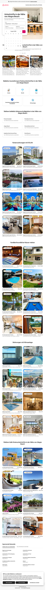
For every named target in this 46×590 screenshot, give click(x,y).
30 (20, 45)
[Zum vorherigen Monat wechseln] (6, 31)
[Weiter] (25, 53)
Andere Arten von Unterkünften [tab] (8, 546)
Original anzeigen (33, 1)
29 (18, 45)
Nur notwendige (22, 582)
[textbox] (9, 28)
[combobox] (15, 23)
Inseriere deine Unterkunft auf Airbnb (34, 5)
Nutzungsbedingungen (25, 588)
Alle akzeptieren (9, 582)
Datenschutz (17, 588)
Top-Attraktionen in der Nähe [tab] (22, 546)
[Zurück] (20, 53)
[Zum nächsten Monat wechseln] (20, 31)
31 (6, 48)
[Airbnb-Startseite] (5, 5)
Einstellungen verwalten (34, 582)
